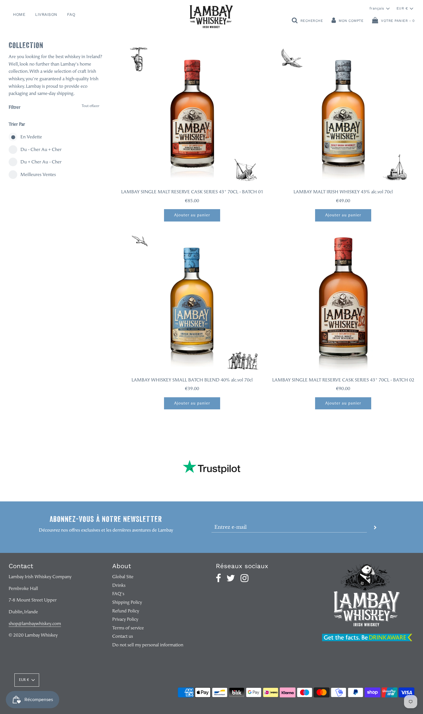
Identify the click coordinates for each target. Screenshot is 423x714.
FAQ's (118, 594)
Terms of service (128, 628)
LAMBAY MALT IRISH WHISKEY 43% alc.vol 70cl (343, 192)
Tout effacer (90, 106)
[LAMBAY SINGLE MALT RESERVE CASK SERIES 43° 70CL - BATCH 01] (192, 113)
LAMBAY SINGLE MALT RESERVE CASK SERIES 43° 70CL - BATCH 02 (343, 380)
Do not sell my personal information (147, 645)
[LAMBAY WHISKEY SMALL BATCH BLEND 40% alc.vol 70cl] (192, 301)
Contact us (122, 636)
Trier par (17, 124)
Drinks (118, 585)
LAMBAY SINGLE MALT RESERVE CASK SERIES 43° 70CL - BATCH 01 (192, 192)
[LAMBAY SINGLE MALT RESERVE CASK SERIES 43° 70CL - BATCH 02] (343, 301)
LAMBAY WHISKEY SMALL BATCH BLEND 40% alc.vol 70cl (192, 380)
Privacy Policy (125, 619)
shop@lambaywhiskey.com (35, 624)
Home (19, 14)
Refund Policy (125, 611)
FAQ (71, 14)
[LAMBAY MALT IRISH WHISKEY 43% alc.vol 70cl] (343, 113)
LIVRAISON (46, 14)
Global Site (123, 577)
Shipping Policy (127, 602)
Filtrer (14, 107)
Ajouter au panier (192, 215)
